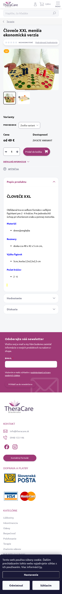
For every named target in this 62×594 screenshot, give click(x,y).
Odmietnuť (16, 585)
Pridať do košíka (33, 151)
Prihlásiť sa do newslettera (20, 384)
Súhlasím (46, 585)
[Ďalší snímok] (56, 69)
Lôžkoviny (8, 517)
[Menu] (58, 4)
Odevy (6, 528)
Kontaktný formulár (20, 457)
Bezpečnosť (9, 533)
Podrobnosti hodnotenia (46, 42)
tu (40, 566)
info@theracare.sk (19, 431)
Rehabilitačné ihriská (14, 554)
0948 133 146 (17, 437)
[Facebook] (6, 446)
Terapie (7, 543)
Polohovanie (9, 538)
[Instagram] (14, 446)
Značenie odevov (12, 548)
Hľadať (54, 13)
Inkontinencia (10, 522)
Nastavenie (31, 574)
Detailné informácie (14, 161)
